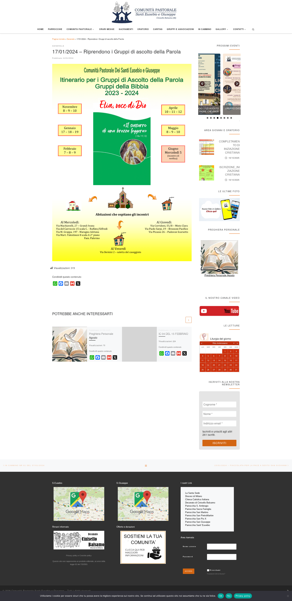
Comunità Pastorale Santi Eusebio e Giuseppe (37, 590)
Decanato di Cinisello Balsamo (200, 502)
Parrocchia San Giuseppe (197, 522)
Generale (71, 39)
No (228, 595)
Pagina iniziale (58, 39)
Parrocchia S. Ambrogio (196, 506)
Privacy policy (243, 595)
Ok (220, 595)
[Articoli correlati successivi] (189, 320)
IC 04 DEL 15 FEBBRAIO (173, 333)
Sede (197, 493)
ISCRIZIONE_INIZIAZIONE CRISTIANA (229, 170)
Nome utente (189, 546)
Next (238, 82)
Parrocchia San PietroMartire (199, 515)
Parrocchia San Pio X (195, 518)
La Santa (190, 493)
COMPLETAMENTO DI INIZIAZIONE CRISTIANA (229, 146)
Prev (203, 82)
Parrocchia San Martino (196, 512)
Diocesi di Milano (193, 496)
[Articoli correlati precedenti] (182, 320)
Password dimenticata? (216, 573)
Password (188, 557)
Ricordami (215, 570)
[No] (287, 596)
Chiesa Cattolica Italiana (197, 499)
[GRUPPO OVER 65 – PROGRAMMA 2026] (219, 84)
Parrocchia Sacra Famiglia (198, 509)
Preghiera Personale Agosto (219, 275)
